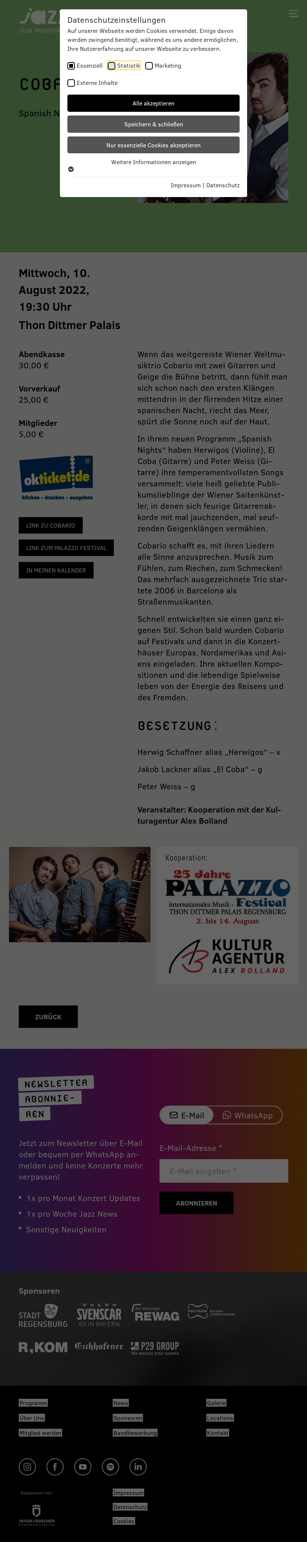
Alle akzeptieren (153, 103)
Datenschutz (223, 185)
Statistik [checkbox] (128, 65)
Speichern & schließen (153, 124)
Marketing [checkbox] (168, 65)
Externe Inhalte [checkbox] (97, 82)
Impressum (186, 185)
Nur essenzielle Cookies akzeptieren (153, 145)
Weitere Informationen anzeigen (153, 162)
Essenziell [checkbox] (90, 65)
